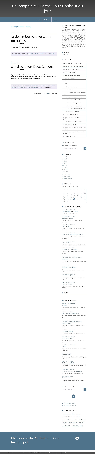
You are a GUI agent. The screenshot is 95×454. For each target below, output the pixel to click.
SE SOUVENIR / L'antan (70, 136)
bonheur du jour (67, 414)
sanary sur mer (66, 425)
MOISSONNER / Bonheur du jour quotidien (36, 53)
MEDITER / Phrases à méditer (71, 114)
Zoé (63, 234)
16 (64, 197)
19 (74, 197)
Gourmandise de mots (71, 87)
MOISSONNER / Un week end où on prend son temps (74, 128)
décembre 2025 (66, 174)
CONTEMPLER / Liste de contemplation (74, 66)
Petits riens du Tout (68, 363)
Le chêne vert (66, 211)
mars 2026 (65, 167)
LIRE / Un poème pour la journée (74, 106)
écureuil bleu (66, 249)
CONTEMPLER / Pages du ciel (71, 69)
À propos (56, 20)
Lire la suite (65, 54)
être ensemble (76, 414)
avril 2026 (64, 165)
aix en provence (19, 87)
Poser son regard (67, 338)
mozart (64, 422)
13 (77, 195)
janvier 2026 (65, 172)
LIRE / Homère (69, 89)
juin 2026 (64, 161)
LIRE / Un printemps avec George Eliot (75, 108)
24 (67, 199)
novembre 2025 (66, 176)
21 (81, 197)
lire (81, 425)
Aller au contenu (5, 1)
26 (74, 199)
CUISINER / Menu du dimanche (72, 75)
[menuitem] (38, 19)
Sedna (64, 218)
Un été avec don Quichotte (72, 111)
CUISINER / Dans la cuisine (71, 72)
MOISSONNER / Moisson (70, 124)
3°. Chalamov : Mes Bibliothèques (72, 371)
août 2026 (64, 157)
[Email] (73, 396)
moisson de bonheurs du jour (76, 422)
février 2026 (65, 169)
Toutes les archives (67, 178)
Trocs (64, 346)
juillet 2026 (64, 159)
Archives (47, 20)
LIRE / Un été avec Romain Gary (74, 100)
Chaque (75, 211)
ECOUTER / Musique (69, 78)
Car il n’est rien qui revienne (75, 234)
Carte (66, 293)
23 (64, 199)
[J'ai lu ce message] (93, 452)
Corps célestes (66, 354)
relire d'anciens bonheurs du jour (71, 417)
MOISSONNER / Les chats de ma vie (73, 121)
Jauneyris (65, 276)
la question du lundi (80, 420)
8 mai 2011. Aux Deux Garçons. (32, 67)
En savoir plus (63, 452)
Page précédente (37, 93)
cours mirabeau (27, 87)
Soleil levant (66, 378)
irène (63, 284)
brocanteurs (39, 87)
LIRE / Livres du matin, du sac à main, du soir (74, 93)
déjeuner (33, 87)
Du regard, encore (67, 331)
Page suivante (54, 93)
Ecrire (65, 81)
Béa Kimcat (65, 257)
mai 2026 (64, 163)
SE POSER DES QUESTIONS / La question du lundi (74, 132)
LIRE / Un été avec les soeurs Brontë (75, 97)
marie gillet (75, 425)
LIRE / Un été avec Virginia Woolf (74, 103)
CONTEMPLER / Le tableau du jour (73, 63)
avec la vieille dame (67, 420)
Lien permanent (16, 53)
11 (70, 195)
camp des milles (18, 54)
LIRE (65, 84)
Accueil (38, 20)
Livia (63, 226)
